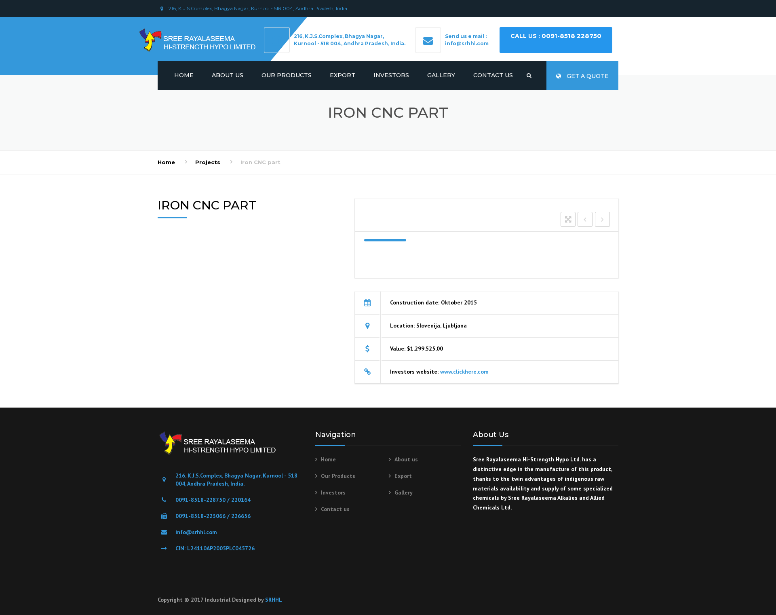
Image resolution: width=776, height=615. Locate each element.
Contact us (493, 75)
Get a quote (587, 76)
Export (342, 75)
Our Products (286, 75)
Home (184, 75)
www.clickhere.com (464, 371)
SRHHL (273, 599)
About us (227, 75)
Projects (207, 162)
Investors (391, 75)
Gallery (441, 75)
